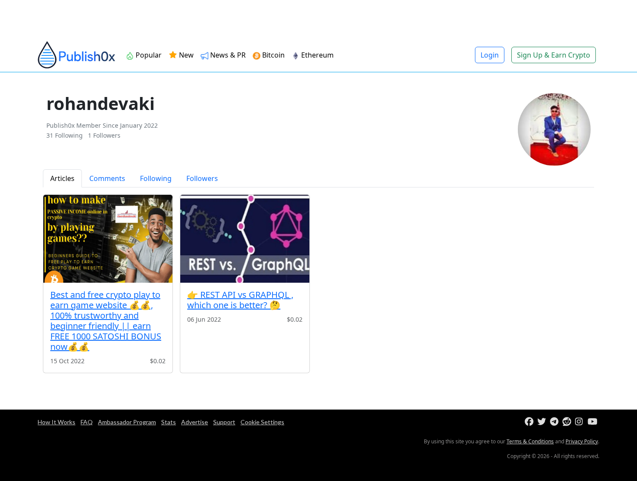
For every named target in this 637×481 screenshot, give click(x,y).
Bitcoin (272, 55)
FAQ (87, 422)
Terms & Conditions (530, 441)
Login (490, 55)
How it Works (56, 422)
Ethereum (316, 55)
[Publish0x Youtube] (593, 421)
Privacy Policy (582, 441)
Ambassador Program (127, 422)
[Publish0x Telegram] (555, 421)
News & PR (227, 55)
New (185, 55)
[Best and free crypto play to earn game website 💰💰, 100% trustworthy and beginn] (107, 239)
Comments (107, 178)
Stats (168, 422)
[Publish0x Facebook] (530, 421)
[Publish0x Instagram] (580, 421)
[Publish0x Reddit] (568, 421)
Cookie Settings (262, 422)
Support (224, 422)
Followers (202, 178)
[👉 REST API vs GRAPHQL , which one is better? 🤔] (244, 239)
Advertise (194, 422)
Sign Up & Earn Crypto (553, 55)
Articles (62, 178)
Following (156, 178)
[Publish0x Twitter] (542, 421)
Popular (148, 55)
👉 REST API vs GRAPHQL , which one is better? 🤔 (240, 300)
